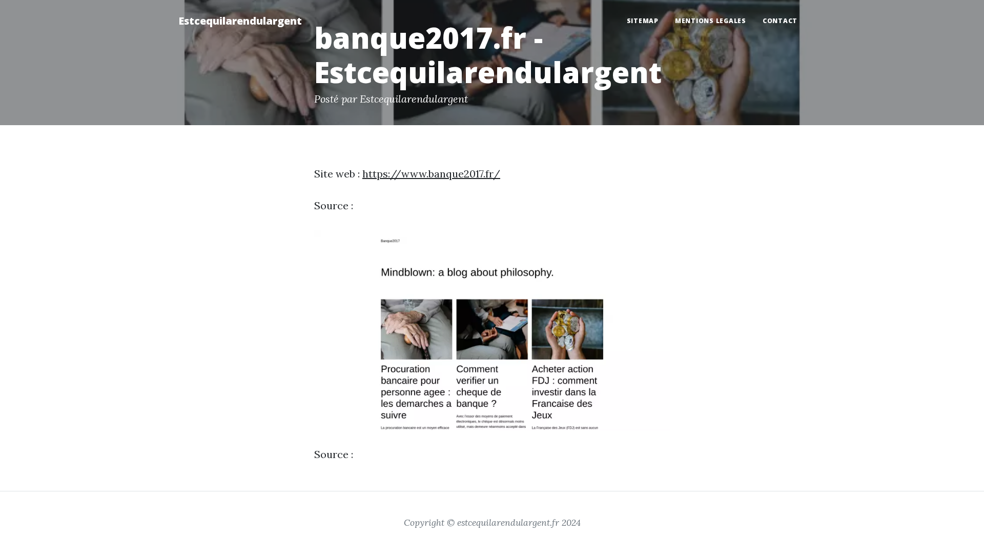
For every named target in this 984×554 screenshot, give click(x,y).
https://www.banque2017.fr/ (431, 173)
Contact (780, 20)
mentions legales (710, 20)
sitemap (643, 20)
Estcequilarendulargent (240, 21)
